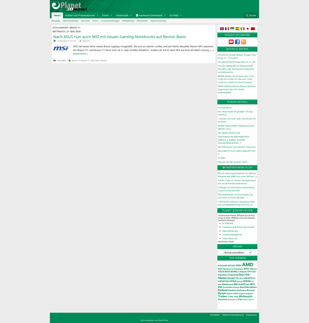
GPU (241, 278)
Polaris (236, 287)
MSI (92, 60)
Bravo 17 (85, 60)
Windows (222, 299)
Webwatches (128, 20)
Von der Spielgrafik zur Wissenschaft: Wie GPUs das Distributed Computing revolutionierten (236, 68)
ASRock (253, 269)
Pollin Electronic (229, 238)
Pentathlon (228, 287)
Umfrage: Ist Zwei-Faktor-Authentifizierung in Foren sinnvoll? (236, 189)
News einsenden (158, 20)
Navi (97, 60)
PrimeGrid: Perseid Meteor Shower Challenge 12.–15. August (237, 56)
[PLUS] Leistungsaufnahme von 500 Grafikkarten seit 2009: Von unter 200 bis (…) (237, 175)
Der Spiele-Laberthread (229, 132)
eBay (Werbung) (230, 230)
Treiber (222, 296)
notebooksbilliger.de (232, 234)
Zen (240, 299)
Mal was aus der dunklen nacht (233, 161)
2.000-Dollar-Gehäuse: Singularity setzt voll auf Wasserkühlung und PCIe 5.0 (236, 203)
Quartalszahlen (248, 287)
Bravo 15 (76, 60)
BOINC (234, 271)
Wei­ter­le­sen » (80, 53)
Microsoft (240, 284)
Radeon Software (237, 290)
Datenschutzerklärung (233, 314)
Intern (95, 20)
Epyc (242, 274)
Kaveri (240, 281)
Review (251, 290)
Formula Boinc (225, 107)
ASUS (221, 271)
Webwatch (245, 296)
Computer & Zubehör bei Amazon (238, 227)
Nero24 (86, 40)
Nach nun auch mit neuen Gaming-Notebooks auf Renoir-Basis (119, 36)
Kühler (247, 281)
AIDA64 (231, 265)
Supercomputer (246, 293)
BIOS (227, 271)
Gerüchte (85, 20)
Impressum (251, 314)
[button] (97, 15)
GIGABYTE (233, 278)
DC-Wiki (174, 15)
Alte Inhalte (142, 20)
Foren (105, 15)
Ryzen (222, 293)
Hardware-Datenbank (150, 15)
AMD (247, 264)
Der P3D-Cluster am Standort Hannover (237, 147)
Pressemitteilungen (110, 20)
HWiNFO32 (249, 278)
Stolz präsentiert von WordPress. (154, 320)
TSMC (231, 297)
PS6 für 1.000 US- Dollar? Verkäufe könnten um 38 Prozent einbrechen (237, 182)
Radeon (223, 290)
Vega (236, 297)
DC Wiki (221, 157)
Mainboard (227, 284)
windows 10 (233, 300)
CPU (249, 271)
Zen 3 (250, 299)
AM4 (239, 265)
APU (246, 268)
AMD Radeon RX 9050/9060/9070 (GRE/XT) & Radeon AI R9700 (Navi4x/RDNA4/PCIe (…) (233, 139)
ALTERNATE (227, 223)
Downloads (122, 15)
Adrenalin (223, 265)
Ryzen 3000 (232, 293)
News (57, 15)
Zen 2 (245, 300)
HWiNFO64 (224, 281)
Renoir (104, 60)
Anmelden (215, 314)
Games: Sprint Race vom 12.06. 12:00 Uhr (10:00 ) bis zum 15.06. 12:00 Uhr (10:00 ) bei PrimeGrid (236, 79)
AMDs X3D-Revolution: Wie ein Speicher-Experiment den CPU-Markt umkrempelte (237, 89)
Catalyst (242, 271)
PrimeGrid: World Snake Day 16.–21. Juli (236, 61)
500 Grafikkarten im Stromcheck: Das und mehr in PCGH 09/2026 (235, 196)
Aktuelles (56, 20)
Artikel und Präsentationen (80, 15)
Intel (233, 281)
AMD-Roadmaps (70, 20)
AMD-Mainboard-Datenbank (230, 269)
